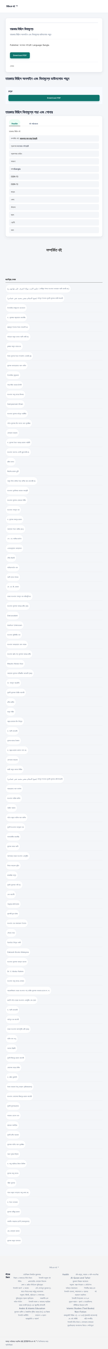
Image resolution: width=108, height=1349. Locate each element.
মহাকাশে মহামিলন (80, 1295)
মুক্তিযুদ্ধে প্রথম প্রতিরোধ (24, 1298)
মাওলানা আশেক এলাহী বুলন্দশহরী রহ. (18, 452)
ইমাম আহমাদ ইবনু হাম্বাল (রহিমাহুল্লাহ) (19, 1087)
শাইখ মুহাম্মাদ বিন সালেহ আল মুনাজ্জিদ (18, 423)
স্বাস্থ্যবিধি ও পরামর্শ (32, 1318)
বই (96, 1291)
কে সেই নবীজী (72, 1318)
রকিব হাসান (10, 462)
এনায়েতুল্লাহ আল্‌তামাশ (14, 548)
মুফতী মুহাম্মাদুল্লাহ (13, 1106)
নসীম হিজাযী (11, 558)
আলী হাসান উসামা (12, 577)
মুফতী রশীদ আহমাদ (13, 1135)
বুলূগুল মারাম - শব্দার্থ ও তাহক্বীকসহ (80, 1301)
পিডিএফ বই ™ (54, 1267)
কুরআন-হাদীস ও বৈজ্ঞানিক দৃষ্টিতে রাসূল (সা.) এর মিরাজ (32, 1312)
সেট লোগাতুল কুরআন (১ (43, 1288)
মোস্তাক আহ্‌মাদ (12, 433)
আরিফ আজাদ (11, 808)
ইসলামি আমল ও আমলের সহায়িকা (39, 1301)
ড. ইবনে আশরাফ (12, 1202)
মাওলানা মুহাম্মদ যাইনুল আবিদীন (16, 413)
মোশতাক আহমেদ (12, 760)
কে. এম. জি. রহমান (13, 587)
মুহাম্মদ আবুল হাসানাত (14, 1240)
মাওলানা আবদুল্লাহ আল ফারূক (16, 644)
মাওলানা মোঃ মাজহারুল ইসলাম (16, 923)
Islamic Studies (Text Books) (80, 1308)
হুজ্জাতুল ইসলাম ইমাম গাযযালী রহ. (17, 327)
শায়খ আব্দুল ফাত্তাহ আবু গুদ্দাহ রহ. (18, 1192)
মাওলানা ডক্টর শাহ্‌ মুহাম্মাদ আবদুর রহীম (19, 654)
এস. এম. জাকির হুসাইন (14, 538)
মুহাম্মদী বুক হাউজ (12, 913)
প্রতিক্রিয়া (9, 1344)
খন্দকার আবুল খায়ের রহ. (14, 346)
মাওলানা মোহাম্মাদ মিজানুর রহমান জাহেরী (19, 1096)
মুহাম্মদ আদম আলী (12, 846)
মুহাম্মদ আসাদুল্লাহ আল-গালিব (16, 365)
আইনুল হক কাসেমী (13, 1019)
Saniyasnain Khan (15, 404)
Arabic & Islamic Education (32, 1308)
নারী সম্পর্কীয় (88, 1318)
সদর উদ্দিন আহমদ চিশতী (14, 385)
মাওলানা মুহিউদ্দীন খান (13, 635)
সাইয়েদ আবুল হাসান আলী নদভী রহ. (18, 337)
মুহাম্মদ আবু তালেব (12, 1173)
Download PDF (20, 55)
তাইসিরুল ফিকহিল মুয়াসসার (32, 1274)
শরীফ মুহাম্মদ (11, 1183)
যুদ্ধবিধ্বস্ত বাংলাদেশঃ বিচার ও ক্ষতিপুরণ (81, 1325)
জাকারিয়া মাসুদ (11, 875)
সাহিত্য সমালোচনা (71, 1288)
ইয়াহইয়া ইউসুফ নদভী (14, 942)
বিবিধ (19, 1281)
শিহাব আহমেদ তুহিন (13, 865)
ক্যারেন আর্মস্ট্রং (12, 1125)
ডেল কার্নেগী (10, 894)
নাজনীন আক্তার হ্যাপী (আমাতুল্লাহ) (18, 1221)
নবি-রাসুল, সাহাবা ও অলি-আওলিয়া (87, 1274)
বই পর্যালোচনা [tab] (33, 123)
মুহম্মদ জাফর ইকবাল (13, 740)
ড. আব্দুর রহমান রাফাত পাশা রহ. (17, 750)
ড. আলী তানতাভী (12, 1010)
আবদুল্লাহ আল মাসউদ (14, 788)
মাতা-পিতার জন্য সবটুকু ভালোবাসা (32, 1291)
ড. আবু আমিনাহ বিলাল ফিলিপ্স (16, 1163)
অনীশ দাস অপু (11, 1038)
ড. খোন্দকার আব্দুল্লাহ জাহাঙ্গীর (16, 317)
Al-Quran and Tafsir (80, 1278)
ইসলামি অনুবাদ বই (45, 1278)
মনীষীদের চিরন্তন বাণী (80, 1305)
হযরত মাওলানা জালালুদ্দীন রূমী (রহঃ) (18, 1029)
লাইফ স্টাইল (18, 1301)
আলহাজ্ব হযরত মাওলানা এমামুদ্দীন (17, 856)
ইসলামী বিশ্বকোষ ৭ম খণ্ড (80, 1298)
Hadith (65, 1274)
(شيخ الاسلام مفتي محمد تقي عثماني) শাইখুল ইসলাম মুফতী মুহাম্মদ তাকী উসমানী (35, 298)
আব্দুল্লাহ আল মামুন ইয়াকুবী (28, 138)
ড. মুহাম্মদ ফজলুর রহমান (14, 519)
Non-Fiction (80, 1312)
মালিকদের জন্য (43, 1341)
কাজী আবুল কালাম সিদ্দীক (14, 769)
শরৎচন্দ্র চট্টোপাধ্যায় (13, 904)
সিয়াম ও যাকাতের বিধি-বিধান (23, 1278)
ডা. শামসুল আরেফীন (13, 683)
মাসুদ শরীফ (10, 712)
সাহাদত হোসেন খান (13, 1115)
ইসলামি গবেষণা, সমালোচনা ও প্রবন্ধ (76, 1291)
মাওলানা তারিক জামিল (13, 798)
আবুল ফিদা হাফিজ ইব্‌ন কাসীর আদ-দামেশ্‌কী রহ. (21, 481)
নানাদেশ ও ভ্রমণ (40, 1315)
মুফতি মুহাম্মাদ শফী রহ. (14, 885)
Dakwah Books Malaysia (18, 952)
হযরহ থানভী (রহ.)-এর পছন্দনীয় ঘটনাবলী (32, 1305)
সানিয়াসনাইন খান (12, 567)
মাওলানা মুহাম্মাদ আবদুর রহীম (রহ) (17, 606)
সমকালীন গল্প (44, 1298)
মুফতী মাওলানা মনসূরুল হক (15, 827)
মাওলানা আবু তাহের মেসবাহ (15, 981)
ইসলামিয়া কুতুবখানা (13, 375)
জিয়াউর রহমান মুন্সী (13, 471)
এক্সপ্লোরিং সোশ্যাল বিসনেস (37, 1281)
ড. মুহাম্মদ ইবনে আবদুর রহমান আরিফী (18, 442)
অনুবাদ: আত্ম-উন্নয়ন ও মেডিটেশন (80, 1284)
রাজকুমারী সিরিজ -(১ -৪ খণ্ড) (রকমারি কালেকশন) (80, 1315)
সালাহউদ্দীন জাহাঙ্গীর (13, 837)
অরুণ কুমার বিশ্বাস (13, 1154)
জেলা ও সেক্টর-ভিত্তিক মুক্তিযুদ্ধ (32, 1284)
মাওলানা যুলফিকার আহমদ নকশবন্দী (17, 490)
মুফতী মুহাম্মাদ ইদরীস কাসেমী (15, 692)
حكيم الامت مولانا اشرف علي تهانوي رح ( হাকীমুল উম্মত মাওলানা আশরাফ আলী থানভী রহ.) (38, 288)
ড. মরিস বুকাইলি (12, 1077)
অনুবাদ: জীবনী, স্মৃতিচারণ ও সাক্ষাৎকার (32, 1295)
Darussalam (12, 615)
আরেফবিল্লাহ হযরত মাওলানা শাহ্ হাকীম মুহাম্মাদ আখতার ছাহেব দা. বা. (28, 990)
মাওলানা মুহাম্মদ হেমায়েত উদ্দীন (16, 500)
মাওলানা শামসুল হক (13, 510)
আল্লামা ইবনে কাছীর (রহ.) (15, 529)
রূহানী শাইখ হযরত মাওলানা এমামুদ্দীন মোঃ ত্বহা (21, 1000)
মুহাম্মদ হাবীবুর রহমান (13, 1212)
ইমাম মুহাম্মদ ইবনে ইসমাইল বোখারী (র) (19, 356)
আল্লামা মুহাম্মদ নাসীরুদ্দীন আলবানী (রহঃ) (19, 673)
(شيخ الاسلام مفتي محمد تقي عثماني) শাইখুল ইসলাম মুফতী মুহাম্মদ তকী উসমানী (34, 779)
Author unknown (14, 625)
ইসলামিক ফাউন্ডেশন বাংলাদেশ (16, 308)
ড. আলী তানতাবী (12, 731)
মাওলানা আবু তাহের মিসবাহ (15, 394)
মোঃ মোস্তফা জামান (13, 1231)
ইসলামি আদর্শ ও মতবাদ (21, 1288)
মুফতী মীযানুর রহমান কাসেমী (15, 1058)
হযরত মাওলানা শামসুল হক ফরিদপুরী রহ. (19, 596)
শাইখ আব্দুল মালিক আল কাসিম (16, 817)
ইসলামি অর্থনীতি (23, 1315)
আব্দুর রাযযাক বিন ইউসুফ (14, 721)
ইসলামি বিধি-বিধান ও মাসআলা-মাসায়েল (80, 1322)
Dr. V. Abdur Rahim (15, 971)
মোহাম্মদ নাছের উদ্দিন (13, 1067)
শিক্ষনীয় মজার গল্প (89, 1288)
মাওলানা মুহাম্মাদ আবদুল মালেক (16, 962)
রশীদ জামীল (10, 702)
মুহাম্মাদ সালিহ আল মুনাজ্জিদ (15, 1144)
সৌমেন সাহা (11, 933)
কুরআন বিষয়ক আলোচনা (80, 1281)
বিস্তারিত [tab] (15, 123)
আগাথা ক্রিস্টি (11, 1048)
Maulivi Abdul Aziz (15, 663)
